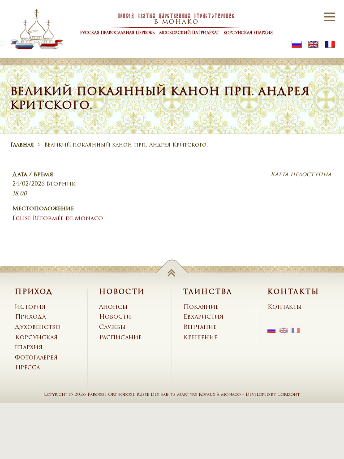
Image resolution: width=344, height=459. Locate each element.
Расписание (120, 338)
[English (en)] (313, 45)
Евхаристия (203, 317)
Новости (115, 317)
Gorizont (288, 395)
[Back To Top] (172, 272)
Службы (112, 327)
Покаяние (201, 307)
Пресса (27, 368)
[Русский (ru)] (297, 45)
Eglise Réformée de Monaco (58, 218)
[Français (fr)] (330, 45)
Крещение (200, 338)
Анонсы (113, 307)
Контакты (284, 307)
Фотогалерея (36, 358)
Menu (329, 16)
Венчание (199, 327)
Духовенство (37, 327)
